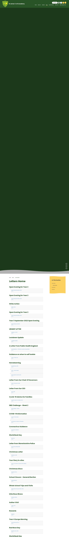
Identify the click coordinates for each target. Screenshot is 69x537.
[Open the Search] (63, 3)
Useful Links (55, 2)
